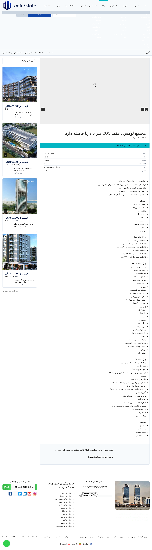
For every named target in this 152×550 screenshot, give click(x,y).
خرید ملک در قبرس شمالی (65, 526)
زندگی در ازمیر (99, 537)
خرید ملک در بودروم (68, 517)
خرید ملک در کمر (69, 520)
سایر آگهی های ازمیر (10, 291)
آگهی (39, 53)
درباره (125, 6)
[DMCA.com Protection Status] (105, 497)
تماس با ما (135, 6)
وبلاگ (103, 6)
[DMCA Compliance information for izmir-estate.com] (88, 497)
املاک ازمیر (114, 6)
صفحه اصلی (48, 53)
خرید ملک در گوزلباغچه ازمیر (65, 499)
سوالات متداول (124, 537)
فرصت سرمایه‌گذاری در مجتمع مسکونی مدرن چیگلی (24, 113)
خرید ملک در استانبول (67, 508)
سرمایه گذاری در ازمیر (86, 537)
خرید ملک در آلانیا (69, 514)
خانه (145, 6)
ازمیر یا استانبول (142, 537)
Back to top (26, 537)
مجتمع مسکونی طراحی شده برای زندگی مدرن (24, 281)
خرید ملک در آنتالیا (68, 511)
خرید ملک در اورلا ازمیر (66, 502)
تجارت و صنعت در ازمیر (70, 537)
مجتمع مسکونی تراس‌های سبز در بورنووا (23, 169)
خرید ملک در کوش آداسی (66, 505)
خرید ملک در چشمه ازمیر (66, 496)
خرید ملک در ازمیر (68, 493)
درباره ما (58, 6)
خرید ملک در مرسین (67, 523)
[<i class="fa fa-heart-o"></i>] (146, 109)
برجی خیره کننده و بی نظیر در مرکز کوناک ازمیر (23, 225)
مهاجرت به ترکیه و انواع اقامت (52, 537)
